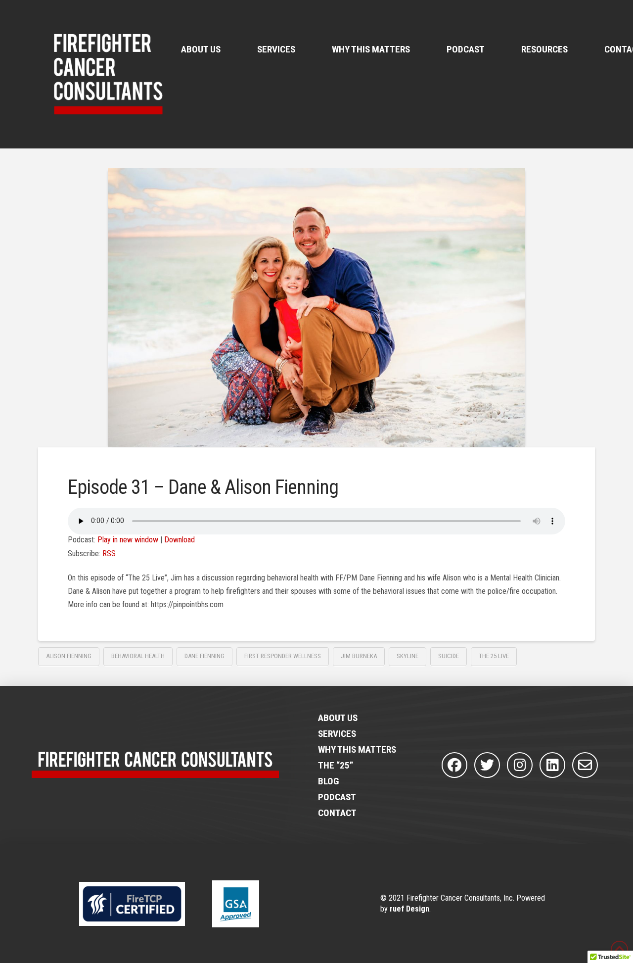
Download (179, 539)
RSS (109, 553)
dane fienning (204, 656)
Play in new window (127, 539)
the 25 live (494, 656)
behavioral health (138, 656)
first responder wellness (282, 656)
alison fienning (68, 656)
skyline (407, 656)
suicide (448, 656)
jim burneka (359, 656)
